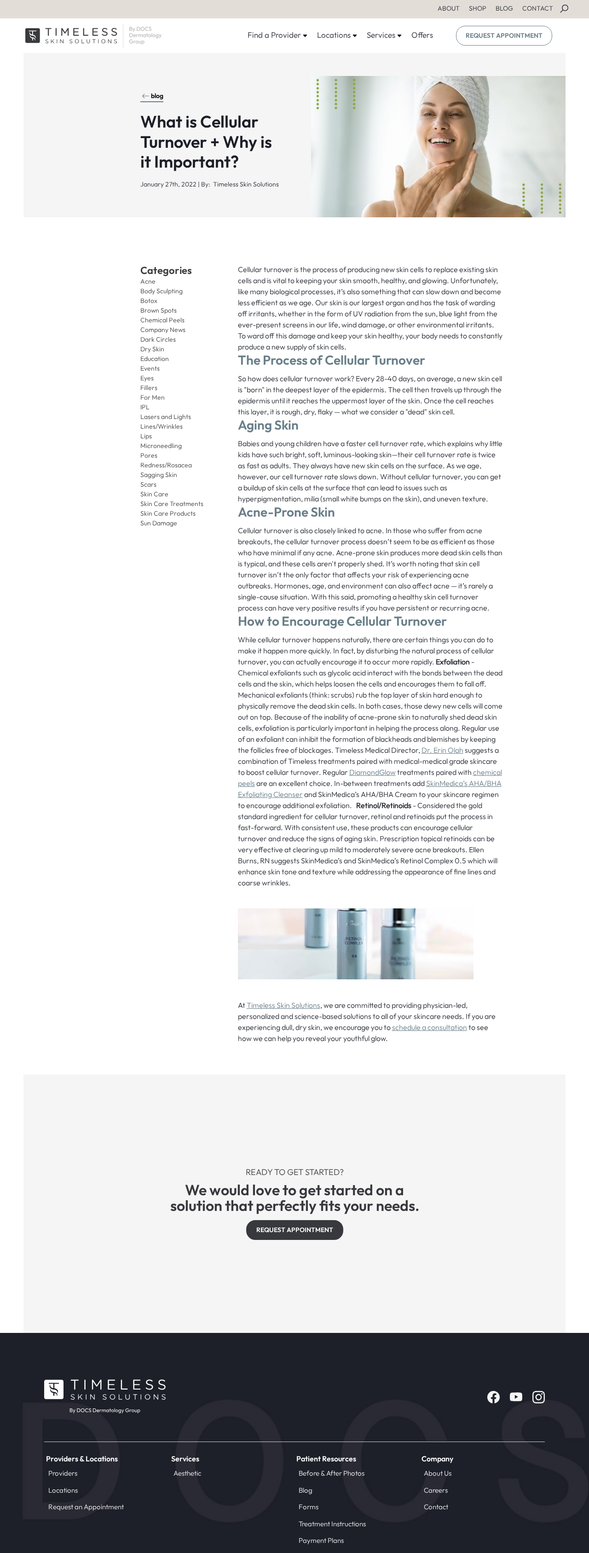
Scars (148, 484)
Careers (436, 1490)
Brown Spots (158, 310)
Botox (148, 301)
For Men (152, 397)
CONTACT (537, 8)
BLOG (504, 8)
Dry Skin (152, 349)
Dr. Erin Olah (442, 750)
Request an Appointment (86, 1506)
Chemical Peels (162, 320)
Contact (436, 1506)
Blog (305, 1490)
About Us (437, 1473)
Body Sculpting (161, 291)
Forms (308, 1506)
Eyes (147, 378)
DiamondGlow (372, 772)
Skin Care (154, 494)
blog (157, 96)
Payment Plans (321, 1540)
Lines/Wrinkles (161, 426)
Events (150, 368)
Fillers (148, 388)
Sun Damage (158, 523)
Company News (162, 330)
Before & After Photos (331, 1473)
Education (154, 359)
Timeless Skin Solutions (283, 1005)
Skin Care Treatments (171, 504)
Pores (148, 455)
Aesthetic (187, 1473)
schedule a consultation (429, 1027)
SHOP (477, 8)
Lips (146, 436)
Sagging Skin (158, 475)
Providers (62, 1473)
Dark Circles (158, 339)
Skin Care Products (168, 513)
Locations (63, 1490)
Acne (148, 281)
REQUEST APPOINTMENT (504, 35)
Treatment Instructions (332, 1523)
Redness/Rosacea (166, 465)
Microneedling (161, 446)
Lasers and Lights (165, 417)
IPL (145, 407)
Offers (422, 35)
